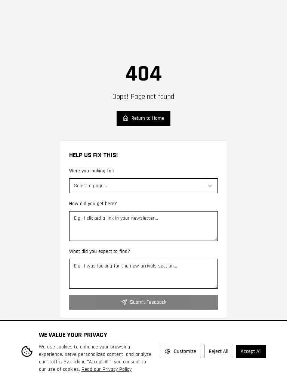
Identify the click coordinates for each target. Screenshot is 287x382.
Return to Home (148, 118)
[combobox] (143, 185)
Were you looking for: (91, 170)
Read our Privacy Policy (106, 369)
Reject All (218, 351)
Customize (185, 351)
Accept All (251, 351)
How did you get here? (93, 203)
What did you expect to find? (99, 251)
